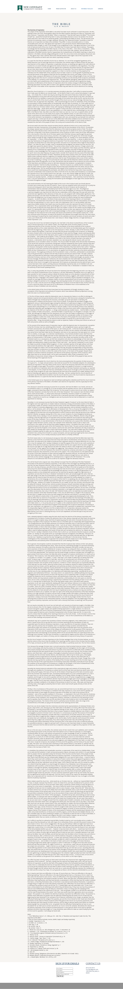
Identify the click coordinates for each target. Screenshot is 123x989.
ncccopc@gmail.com (92, 969)
